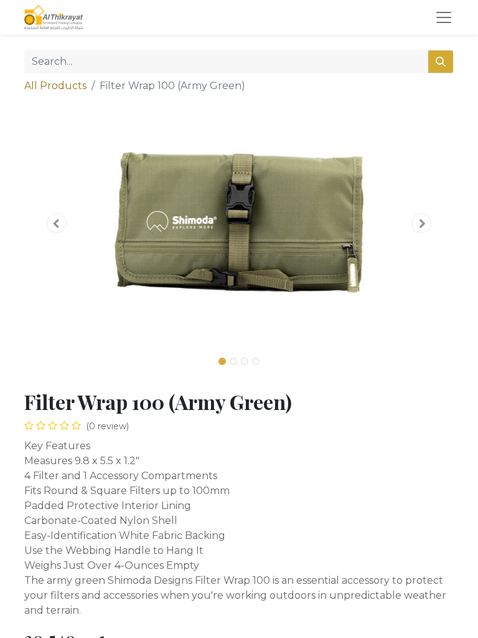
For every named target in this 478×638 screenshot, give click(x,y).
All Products (55, 86)
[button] (56, 223)
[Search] (441, 62)
